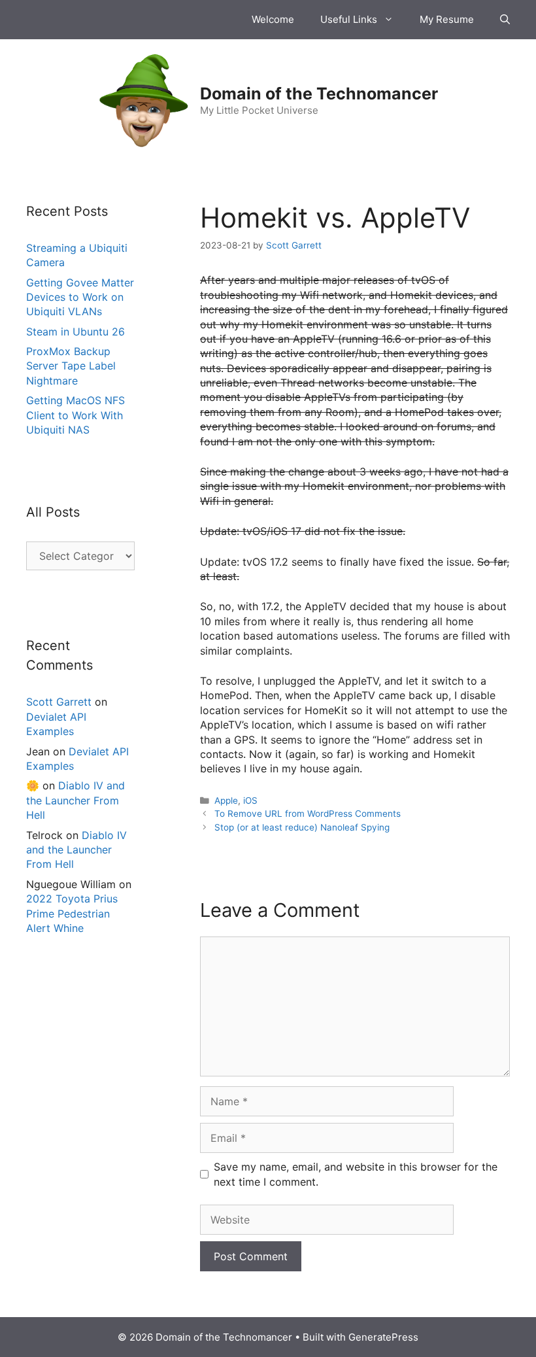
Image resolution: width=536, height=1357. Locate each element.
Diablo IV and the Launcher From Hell (75, 800)
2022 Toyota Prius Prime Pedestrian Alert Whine (72, 913)
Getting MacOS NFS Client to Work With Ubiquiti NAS (75, 415)
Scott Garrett (59, 701)
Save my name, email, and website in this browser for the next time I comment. (355, 1174)
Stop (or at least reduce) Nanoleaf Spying (302, 827)
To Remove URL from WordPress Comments (307, 813)
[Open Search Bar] (505, 19)
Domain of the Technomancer (319, 93)
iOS (250, 800)
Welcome (273, 19)
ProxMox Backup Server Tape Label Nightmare (71, 366)
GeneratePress (383, 1337)
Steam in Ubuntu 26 (75, 331)
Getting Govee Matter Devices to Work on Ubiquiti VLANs (80, 297)
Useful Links (348, 19)
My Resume (447, 19)
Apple (226, 800)
